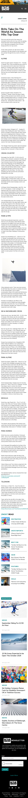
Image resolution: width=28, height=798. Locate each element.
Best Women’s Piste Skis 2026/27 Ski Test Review (18, 558)
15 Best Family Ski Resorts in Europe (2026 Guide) (18, 523)
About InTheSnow (6, 793)
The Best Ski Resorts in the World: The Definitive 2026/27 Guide (18, 547)
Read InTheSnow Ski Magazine (19, 793)
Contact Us (22, 794)
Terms (10, 796)
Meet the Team (6, 794)
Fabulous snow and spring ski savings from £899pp (18, 582)
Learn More (14, 775)
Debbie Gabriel (22, 18)
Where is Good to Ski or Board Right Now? (17, 534)
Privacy (6, 796)
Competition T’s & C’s (18, 796)
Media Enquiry (15, 794)
